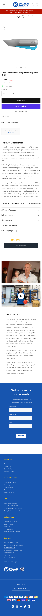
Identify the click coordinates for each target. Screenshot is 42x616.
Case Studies (8, 469)
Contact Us (7, 466)
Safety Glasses (8, 524)
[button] (4, 4)
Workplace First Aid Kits (12, 532)
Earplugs (7, 527)
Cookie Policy (8, 487)
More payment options (21, 111)
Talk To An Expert (9, 547)
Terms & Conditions (10, 490)
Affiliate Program (9, 471)
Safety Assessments (10, 503)
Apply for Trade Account (12, 511)
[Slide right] (25, 67)
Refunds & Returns (10, 482)
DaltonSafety (17, 614)
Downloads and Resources (13, 508)
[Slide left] (16, 67)
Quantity (4, 89)
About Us (7, 464)
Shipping (7, 485)
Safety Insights (9, 492)
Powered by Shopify (27, 614)
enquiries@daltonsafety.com (13, 545)
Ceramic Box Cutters (10, 521)
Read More (11, 132)
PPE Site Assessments (11, 506)
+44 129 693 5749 (12, 542)
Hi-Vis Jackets (8, 529)
